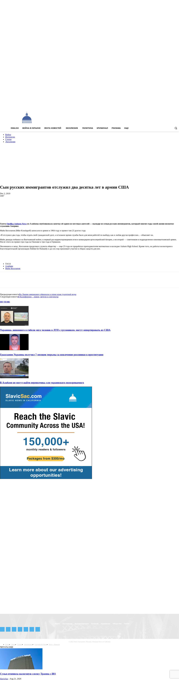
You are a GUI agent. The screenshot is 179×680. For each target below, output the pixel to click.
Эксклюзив (10, 142)
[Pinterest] (23, 204)
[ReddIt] (51, 204)
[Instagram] (159, 105)
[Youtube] (177, 105)
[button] (176, 128)
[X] (173, 105)
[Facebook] (155, 105)
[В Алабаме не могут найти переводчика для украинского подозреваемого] (14, 377)
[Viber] (98, 204)
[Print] (70, 204)
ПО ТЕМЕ (5, 302)
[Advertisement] (101, 117)
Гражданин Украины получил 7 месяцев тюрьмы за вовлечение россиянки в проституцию (51, 354)
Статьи (8, 139)
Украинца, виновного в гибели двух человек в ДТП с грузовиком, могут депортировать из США (55, 330)
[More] (117, 204)
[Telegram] (166, 105)
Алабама (9, 266)
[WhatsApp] (32, 204)
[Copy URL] (107, 204)
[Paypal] (162, 105)
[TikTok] (170, 105)
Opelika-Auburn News (17, 224)
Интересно (10, 137)
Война (8, 134)
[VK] (89, 204)
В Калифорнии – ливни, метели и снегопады (38, 297)
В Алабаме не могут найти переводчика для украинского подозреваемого (42, 382)
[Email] (60, 204)
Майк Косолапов (12, 268)
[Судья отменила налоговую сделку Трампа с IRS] (21, 669)
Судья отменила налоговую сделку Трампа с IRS (28, 673)
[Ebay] (152, 105)
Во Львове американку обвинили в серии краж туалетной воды (47, 294)
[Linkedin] (42, 204)
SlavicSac (4, 679)
